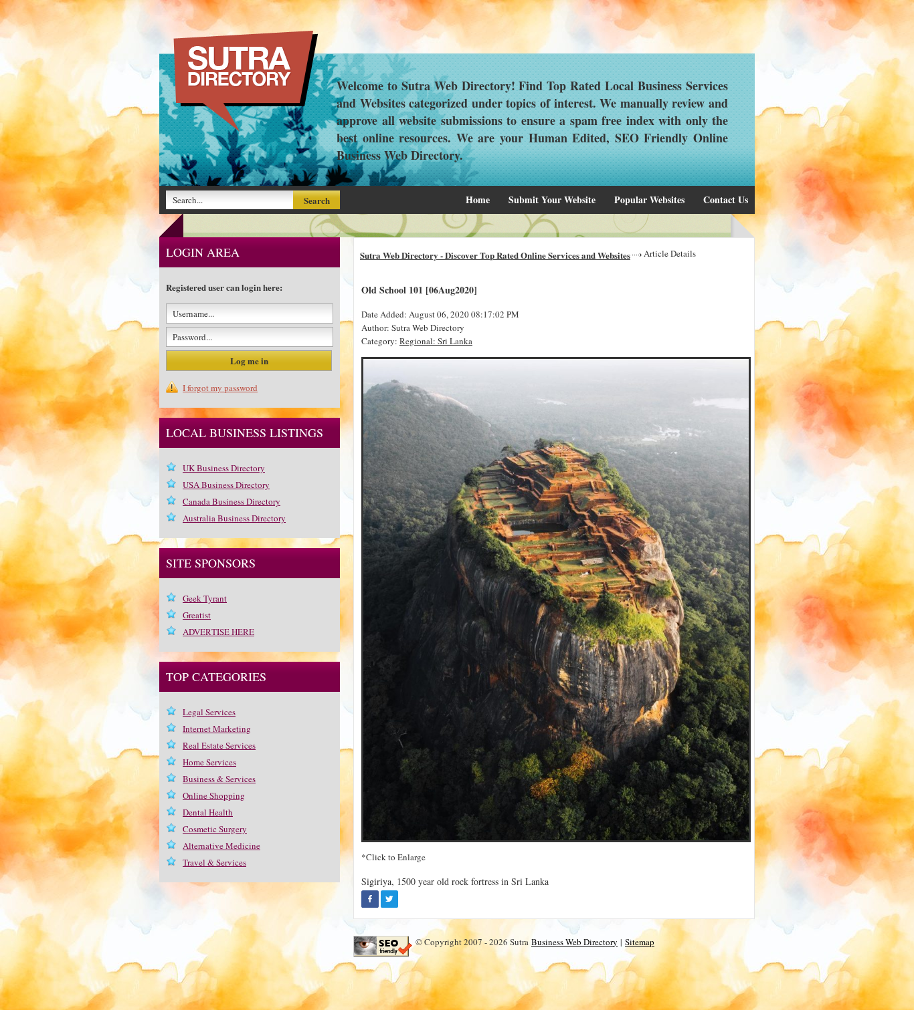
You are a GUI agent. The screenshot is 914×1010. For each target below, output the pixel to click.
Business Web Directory (574, 942)
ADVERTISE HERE (218, 632)
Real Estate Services (219, 745)
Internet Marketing (217, 729)
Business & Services (219, 779)
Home (478, 200)
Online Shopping (214, 795)
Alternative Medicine (221, 846)
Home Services (209, 762)
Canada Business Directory (231, 501)
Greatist (197, 615)
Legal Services (209, 712)
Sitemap (639, 942)
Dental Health (208, 812)
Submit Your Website (552, 200)
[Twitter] (389, 899)
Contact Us (725, 200)
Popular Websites (649, 200)
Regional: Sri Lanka (435, 341)
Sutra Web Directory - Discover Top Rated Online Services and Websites (495, 255)
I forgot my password (220, 388)
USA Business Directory (226, 485)
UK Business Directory (224, 468)
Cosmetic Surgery (215, 829)
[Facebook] (370, 899)
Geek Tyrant (205, 598)
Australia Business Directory (234, 518)
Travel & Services (214, 862)
